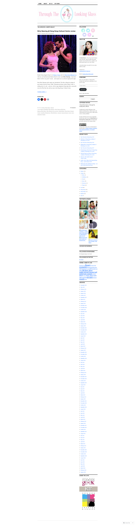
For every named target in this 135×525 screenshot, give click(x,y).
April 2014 (83, 368)
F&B (90, 268)
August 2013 (83, 384)
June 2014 (83, 364)
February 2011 (83, 445)
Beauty (82, 171)
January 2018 (83, 293)
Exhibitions (84, 177)
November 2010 (84, 451)
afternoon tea (81, 265)
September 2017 (84, 297)
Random (82, 193)
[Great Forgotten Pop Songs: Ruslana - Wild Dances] (93, 241)
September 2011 (84, 431)
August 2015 (83, 336)
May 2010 (83, 464)
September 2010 (84, 455)
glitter (80, 270)
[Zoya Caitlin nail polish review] (93, 224)
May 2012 (83, 415)
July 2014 (82, 362)
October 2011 (83, 429)
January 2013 (83, 399)
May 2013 (83, 390)
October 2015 (83, 331)
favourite (94, 268)
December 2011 (84, 425)
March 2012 (83, 419)
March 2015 (83, 346)
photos (81, 275)
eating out (81, 268)
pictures (84, 275)
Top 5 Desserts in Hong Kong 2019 (87, 137)
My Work (57, 3)
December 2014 (84, 352)
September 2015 (84, 334)
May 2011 (83, 439)
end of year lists (86, 268)
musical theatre (65, 112)
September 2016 (84, 311)
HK (83, 270)
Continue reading (41, 91)
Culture (43, 107)
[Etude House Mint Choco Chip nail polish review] (93, 215)
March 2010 (83, 468)
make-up (82, 272)
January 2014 (83, 374)
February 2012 (83, 421)
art (84, 265)
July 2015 (82, 338)
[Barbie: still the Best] (93, 205)
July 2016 (82, 313)
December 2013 (84, 376)
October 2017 (83, 295)
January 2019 (83, 291)
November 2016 (84, 307)
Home (39, 3)
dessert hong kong (93, 267)
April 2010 (83, 466)
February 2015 (83, 348)
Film (83, 179)
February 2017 (83, 301)
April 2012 (83, 417)
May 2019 (83, 287)
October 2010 (83, 453)
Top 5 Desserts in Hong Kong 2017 (87, 148)
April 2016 (83, 319)
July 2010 (82, 460)
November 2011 (84, 427)
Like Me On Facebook (85, 246)
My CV (50, 3)
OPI (95, 274)
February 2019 (83, 289)
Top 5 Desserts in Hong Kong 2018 (87, 142)
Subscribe (82, 77)
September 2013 (84, 382)
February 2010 (83, 470)
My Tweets (81, 259)
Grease (58, 75)
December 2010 (84, 449)
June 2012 (83, 413)
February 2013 (83, 397)
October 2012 (83, 405)
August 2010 (83, 457)
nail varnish (88, 273)
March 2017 (83, 299)
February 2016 (83, 323)
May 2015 (83, 342)
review (70, 112)
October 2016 (83, 309)
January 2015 (83, 350)
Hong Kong (47, 107)
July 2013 (82, 386)
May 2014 (83, 366)
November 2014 (84, 354)
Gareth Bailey (62, 111)
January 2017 (83, 303)
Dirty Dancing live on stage (52, 111)
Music (83, 181)
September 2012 (84, 407)
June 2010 (83, 462)
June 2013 (83, 388)
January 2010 (83, 472)
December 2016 (84, 305)
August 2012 (83, 409)
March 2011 (83, 443)
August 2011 (83, 433)
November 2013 (84, 378)
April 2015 (83, 344)
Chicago (55, 75)
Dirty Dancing (52, 109)
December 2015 (84, 327)
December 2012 (84, 401)
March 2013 (83, 394)
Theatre (52, 107)
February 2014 (83, 372)
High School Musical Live (70, 75)
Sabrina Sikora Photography (88, 74)
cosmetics (83, 267)
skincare (95, 277)
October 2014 (83, 356)
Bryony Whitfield (44, 109)
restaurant (84, 277)
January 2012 (83, 423)
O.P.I (93, 274)
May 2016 (83, 317)
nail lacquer (90, 272)
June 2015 (83, 340)
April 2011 (83, 441)
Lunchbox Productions (45, 112)
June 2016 (83, 315)
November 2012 (84, 403)
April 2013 (83, 392)
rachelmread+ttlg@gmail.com (84, 71)
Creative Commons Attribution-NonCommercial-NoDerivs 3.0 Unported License (88, 130)
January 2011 (83, 447)
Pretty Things (83, 191)
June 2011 (83, 437)
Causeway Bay (93, 265)
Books (83, 175)
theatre (43, 114)
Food (82, 187)
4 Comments (73, 107)
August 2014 (83, 360)
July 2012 (82, 411)
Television (84, 183)
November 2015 (84, 329)
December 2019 (84, 285)
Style (82, 195)
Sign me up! (83, 89)
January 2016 (83, 325)
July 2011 (82, 435)
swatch (81, 279)
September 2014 (84, 358)
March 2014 (83, 370)
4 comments (51, 33)
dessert (88, 267)
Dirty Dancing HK (59, 109)
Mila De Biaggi (54, 112)
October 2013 (83, 380)
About (45, 3)
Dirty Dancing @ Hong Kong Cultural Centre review (56, 31)
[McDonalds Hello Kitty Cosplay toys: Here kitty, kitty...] (83, 239)
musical (59, 112)
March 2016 (83, 321)
